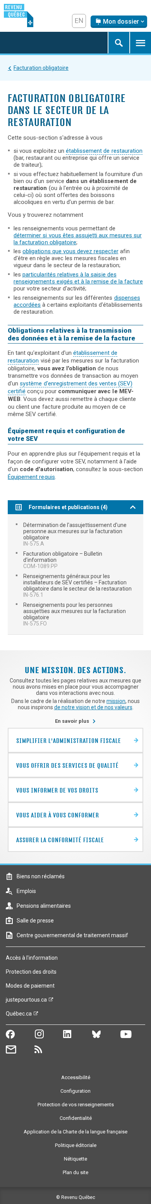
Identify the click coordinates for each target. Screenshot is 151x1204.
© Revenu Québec (75, 1197)
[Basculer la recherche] (118, 43)
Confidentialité (76, 1118)
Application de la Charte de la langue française (75, 1132)
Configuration (75, 1091)
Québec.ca (19, 1016)
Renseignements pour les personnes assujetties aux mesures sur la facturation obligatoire (74, 614)
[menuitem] (75, 534)
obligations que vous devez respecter (70, 251)
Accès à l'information (32, 958)
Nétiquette (75, 1159)
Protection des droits (31, 972)
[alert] (119, 22)
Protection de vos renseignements (76, 1104)
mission (115, 701)
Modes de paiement (30, 986)
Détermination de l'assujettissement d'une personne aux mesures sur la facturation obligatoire (75, 534)
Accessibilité (75, 1077)
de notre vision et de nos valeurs (93, 707)
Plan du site (75, 1172)
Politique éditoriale (75, 1145)
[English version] (79, 21)
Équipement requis (31, 476)
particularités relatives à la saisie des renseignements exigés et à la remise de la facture (78, 278)
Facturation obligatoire (41, 68)
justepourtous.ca (26, 1002)
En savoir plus (75, 721)
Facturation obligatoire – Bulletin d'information (62, 560)
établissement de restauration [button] (104, 150)
